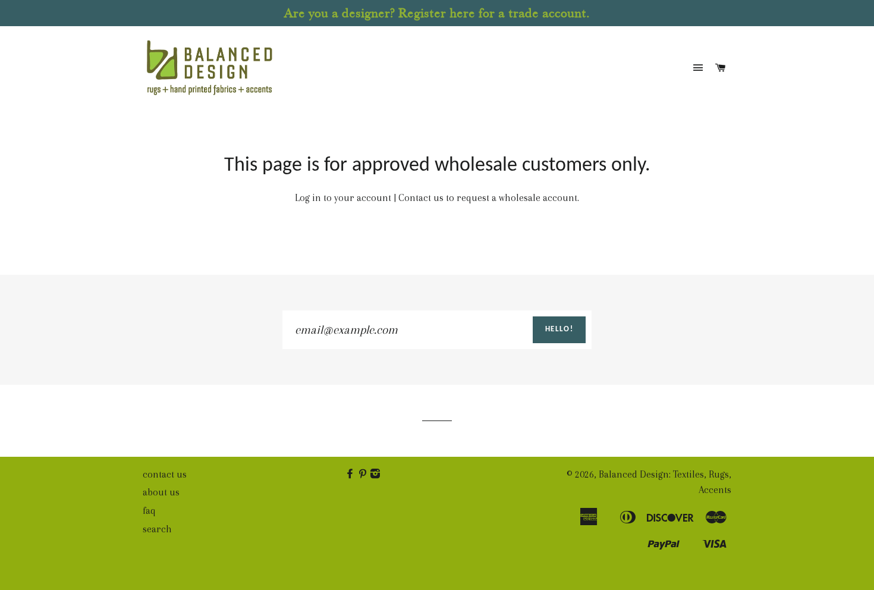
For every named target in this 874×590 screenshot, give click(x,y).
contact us (165, 474)
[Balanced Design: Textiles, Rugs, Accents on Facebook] (351, 474)
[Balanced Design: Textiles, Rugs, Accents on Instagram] (376, 474)
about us (161, 492)
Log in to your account (343, 197)
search (157, 529)
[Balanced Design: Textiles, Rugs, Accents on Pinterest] (363, 474)
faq (149, 510)
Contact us (421, 197)
